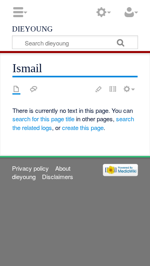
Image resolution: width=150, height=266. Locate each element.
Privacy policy (30, 168)
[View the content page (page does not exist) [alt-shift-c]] (16, 89)
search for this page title (43, 118)
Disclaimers (57, 176)
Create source (113, 89)
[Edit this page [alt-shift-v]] (99, 89)
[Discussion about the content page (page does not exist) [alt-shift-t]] (34, 89)
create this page (83, 127)
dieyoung (32, 28)
